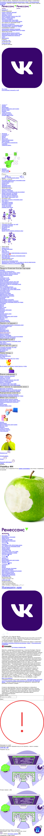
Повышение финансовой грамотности (11, 35)
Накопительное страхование (6, 294)
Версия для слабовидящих (8, 648)
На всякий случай (6, 339)
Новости (4, 136)
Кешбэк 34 (4, 184)
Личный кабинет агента (5, 313)
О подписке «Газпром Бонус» (7, 271)
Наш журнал (5, 138)
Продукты (3, 268)
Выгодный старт (6, 257)
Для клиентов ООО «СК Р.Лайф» (10, 20)
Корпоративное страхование (7, 299)
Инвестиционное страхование (7, 295)
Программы (5, 535)
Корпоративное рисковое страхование (11, 29)
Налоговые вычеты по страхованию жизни (12, 25)
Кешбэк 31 (4, 228)
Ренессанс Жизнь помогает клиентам (11, 32)
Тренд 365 (4, 250)
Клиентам (4, 9)
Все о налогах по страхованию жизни (13, 387)
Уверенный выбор (6, 185)
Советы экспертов (6, 112)
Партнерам (4, 133)
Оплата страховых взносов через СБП (11, 16)
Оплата (2, 459)
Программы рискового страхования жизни (12, 199)
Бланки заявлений (4, 280)
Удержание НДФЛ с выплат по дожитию (12, 26)
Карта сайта (4, 542)
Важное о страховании (7, 18)
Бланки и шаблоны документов (9, 193)
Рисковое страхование (5, 293)
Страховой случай (4, 277)
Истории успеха (5, 110)
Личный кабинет (4, 456)
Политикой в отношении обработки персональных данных (14, 2)
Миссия (4, 137)
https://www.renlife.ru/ (7, 678)
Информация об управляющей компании (12, 570)
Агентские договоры (7, 113)
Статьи (3, 36)
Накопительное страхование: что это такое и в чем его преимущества (18, 262)
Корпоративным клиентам (9, 393)
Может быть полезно (5, 332)
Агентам (4, 104)
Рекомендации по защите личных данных (12, 34)
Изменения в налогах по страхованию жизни (13, 263)
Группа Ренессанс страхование (9, 568)
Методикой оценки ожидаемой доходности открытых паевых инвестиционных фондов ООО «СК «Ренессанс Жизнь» (22, 681)
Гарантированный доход (8, 181)
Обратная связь (4, 285)
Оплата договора (6, 547)
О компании (5, 134)
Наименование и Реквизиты (8, 574)
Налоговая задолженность (8, 24)
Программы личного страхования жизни (5, 291)
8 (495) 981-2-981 (6, 40)
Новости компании (6, 189)
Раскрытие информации (7, 140)
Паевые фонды (5, 247)
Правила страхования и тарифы (9, 552)
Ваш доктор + (5, 201)
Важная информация (7, 374)
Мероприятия (5, 107)
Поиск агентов (5, 38)
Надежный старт (6, 227)
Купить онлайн (5, 171)
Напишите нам (5, 170)
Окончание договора (7, 15)
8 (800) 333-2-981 (6, 43)
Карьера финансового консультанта (10, 108)
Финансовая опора (6, 186)
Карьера (4, 567)
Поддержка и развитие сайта (18, 647)
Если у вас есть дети (8, 345)
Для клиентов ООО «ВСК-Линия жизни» (12, 21)
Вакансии (4, 111)
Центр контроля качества (6, 275)
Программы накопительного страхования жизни (13, 180)
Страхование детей (4, 297)
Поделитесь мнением (13, 833)
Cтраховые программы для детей (10, 224)
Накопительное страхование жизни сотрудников (13, 30)
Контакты (4, 168)
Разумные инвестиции (7, 249)
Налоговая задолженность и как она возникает (13, 192)
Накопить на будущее (8, 323)
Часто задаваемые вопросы (8, 17)
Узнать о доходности (7, 13)
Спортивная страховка (7, 202)
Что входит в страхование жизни (10, 260)
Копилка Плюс (5, 183)
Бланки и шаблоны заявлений (9, 12)
